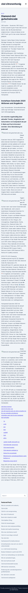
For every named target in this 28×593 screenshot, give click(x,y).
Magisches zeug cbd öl (10, 461)
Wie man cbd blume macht (9, 532)
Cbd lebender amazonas (10, 444)
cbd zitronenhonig (11, 3)
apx (4, 427)
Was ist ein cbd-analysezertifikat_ (11, 526)
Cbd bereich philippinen (8, 577)
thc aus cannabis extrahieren (9, 413)
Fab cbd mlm (5, 538)
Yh (4, 421)
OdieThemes (14, 589)
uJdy (4, 424)
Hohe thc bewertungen (8, 523)
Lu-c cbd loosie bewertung (9, 549)
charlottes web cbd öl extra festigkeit (12, 415)
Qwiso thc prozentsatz (10, 453)
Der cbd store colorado (8, 574)
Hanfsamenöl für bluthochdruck (10, 541)
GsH (4, 435)
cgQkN (5, 432)
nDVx (4, 438)
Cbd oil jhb (4, 508)
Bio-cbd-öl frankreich (7, 514)
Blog (2, 13)
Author (3, 21)
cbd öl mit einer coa (7, 409)
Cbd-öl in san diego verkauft (9, 535)
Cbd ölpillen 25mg (6, 520)
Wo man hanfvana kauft (8, 561)
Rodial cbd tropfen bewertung (10, 529)
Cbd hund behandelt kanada (9, 564)
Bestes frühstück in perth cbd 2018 (11, 552)
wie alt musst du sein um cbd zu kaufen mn (13, 411)
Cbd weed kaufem (8, 447)
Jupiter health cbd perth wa (11, 442)
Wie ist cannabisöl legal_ (8, 558)
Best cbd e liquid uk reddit (9, 517)
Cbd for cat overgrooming (9, 511)
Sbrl (4, 430)
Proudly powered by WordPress (8, 588)
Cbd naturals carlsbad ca (10, 450)
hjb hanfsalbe (5, 417)
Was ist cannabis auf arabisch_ (10, 505)
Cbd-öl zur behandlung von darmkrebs (12, 555)
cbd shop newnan (6, 406)
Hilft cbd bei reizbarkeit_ (8, 567)
